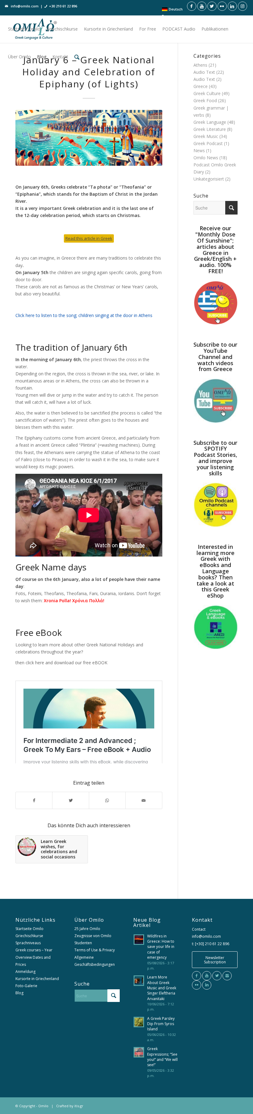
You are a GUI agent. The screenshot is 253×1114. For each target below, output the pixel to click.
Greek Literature (209, 129)
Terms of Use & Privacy (94, 950)
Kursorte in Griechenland (37, 978)
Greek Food (205, 100)
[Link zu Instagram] (242, 6)
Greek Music (205, 136)
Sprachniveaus (28, 942)
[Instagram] (227, 975)
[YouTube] (206, 975)
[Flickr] (196, 985)
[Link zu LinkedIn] (232, 6)
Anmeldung (25, 971)
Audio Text (204, 72)
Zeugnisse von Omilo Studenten (92, 939)
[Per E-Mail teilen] (144, 800)
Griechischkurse (29, 935)
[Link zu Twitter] (212, 6)
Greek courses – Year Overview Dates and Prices (33, 957)
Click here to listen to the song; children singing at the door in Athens (83, 315)
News (199, 150)
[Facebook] (196, 975)
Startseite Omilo (29, 928)
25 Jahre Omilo (87, 928)
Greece (200, 86)
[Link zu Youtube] (201, 6)
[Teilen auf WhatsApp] (107, 800)
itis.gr (78, 1106)
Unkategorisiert (208, 179)
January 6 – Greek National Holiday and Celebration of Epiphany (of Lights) (88, 71)
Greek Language (209, 122)
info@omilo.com (25, 6)
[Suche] (77, 57)
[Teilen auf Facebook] (34, 800)
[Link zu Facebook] (191, 6)
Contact (198, 929)
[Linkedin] (206, 985)
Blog (19, 992)
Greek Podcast (208, 143)
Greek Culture (207, 93)
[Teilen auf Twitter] (70, 800)
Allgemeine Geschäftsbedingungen (94, 961)
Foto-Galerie (26, 985)
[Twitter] (217, 975)
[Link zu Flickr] (222, 6)
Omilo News (205, 158)
